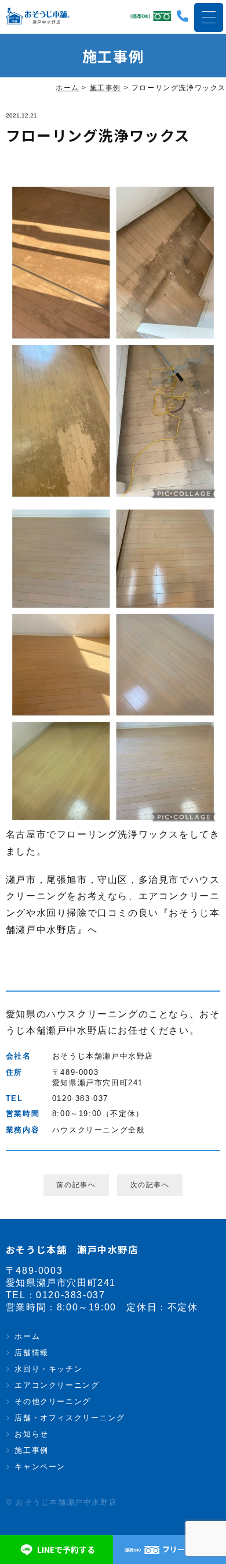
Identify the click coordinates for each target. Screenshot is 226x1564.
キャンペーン (39, 1466)
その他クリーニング (52, 1401)
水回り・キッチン (48, 1369)
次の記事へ (150, 1185)
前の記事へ (76, 1185)
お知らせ (31, 1434)
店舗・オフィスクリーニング (69, 1417)
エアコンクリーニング (56, 1385)
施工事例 (31, 1450)
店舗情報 (31, 1352)
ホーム (27, 1336)
